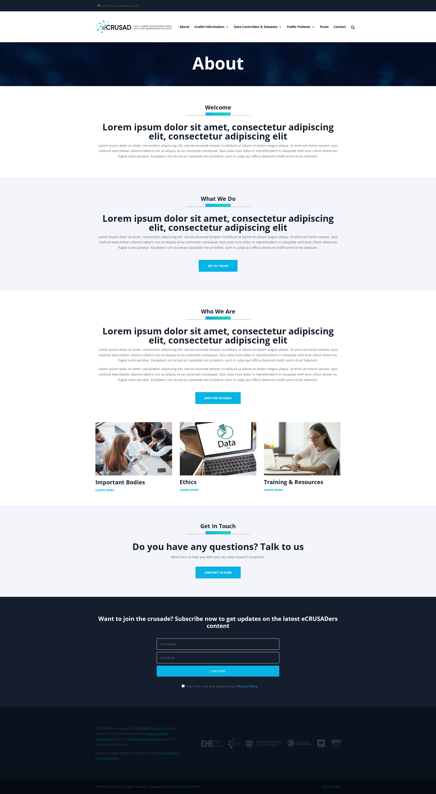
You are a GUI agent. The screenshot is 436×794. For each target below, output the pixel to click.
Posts (324, 27)
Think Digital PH (190, 786)
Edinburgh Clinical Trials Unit (147, 739)
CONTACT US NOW (218, 572)
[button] (353, 28)
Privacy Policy (247, 686)
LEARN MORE (104, 490)
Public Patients (298, 27)
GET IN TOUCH (218, 266)
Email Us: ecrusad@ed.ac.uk (120, 6)
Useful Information (209, 27)
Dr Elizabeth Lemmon (149, 728)
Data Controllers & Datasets (255, 27)
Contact (340, 27)
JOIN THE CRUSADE (218, 398)
